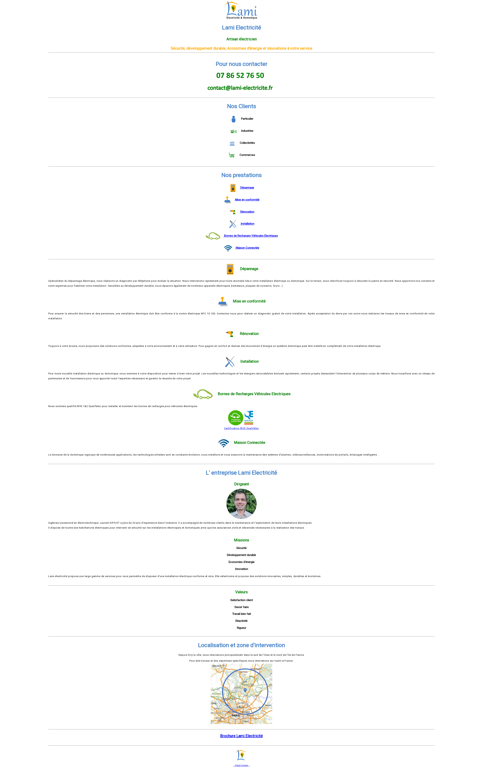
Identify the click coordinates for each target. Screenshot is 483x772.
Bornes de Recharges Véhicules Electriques (250, 236)
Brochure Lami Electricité (241, 736)
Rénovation (247, 211)
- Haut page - (242, 765)
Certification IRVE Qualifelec (241, 428)
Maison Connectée (247, 247)
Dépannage (247, 187)
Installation (247, 224)
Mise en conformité (246, 199)
